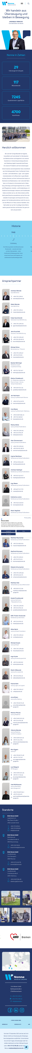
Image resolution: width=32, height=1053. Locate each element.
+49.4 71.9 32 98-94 (18, 606)
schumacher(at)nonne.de (20, 577)
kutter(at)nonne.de (18, 664)
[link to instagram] (22, 1010)
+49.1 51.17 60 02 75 (18, 575)
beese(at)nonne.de (18, 419)
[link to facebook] (10, 1010)
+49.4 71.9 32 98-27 (18, 353)
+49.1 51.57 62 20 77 (18, 475)
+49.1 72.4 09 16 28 (18, 720)
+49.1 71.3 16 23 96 (17, 740)
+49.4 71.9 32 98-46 (18, 430)
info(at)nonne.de (14, 830)
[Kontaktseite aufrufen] (26, 1047)
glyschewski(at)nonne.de (19, 326)
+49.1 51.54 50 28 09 (18, 448)
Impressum (4, 1024)
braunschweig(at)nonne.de (17, 847)
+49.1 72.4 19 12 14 (17, 355)
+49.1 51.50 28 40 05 (18, 339)
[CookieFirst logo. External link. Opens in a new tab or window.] (1, 519)
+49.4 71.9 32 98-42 (18, 324)
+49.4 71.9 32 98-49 (18, 337)
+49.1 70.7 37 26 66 (18, 775)
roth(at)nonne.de (17, 691)
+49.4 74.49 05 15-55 (18, 718)
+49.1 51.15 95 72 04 (18, 588)
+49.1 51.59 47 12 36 (18, 388)
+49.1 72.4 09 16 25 (18, 676)
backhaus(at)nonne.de (19, 464)
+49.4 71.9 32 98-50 (18, 446)
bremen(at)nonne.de (15, 864)
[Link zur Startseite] (11, 3)
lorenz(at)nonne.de (18, 505)
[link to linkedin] (16, 1010)
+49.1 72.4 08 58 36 (18, 543)
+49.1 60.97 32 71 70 (18, 489)
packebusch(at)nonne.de (19, 390)
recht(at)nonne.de (18, 637)
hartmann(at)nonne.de (19, 403)
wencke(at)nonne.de (18, 298)
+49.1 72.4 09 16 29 (18, 433)
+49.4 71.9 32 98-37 (18, 689)
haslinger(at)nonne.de (19, 477)
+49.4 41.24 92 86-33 (18, 415)
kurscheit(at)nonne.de (19, 341)
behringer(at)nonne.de (19, 372)
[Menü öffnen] (21, 3)
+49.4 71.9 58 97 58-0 (18, 792)
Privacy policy (27, 517)
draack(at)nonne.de (18, 651)
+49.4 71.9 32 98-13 (18, 557)
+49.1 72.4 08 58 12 (18, 662)
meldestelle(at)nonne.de (16, 1048)
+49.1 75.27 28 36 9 (18, 370)
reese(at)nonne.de (18, 491)
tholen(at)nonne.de (18, 623)
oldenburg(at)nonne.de (16, 881)
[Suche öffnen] (28, 3)
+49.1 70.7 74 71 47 (18, 757)
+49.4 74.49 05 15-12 (18, 738)
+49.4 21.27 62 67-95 (18, 401)
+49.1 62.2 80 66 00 (18, 462)
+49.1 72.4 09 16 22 (18, 621)
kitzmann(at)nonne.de (19, 561)
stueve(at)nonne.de (18, 357)
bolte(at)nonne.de (18, 435)
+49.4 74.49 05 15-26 (18, 773)
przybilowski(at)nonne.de (20, 610)
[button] (15, 961)
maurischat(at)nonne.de (19, 545)
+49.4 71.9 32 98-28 (18, 648)
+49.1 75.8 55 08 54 (18, 503)
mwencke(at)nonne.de (19, 312)
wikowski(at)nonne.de (19, 678)
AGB (29, 1024)
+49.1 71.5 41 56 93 (17, 794)
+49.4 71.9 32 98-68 (18, 573)
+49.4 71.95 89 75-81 (18, 703)
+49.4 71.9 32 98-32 (18, 635)
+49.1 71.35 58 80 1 (18, 417)
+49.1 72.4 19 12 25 (17, 559)
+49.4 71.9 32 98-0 (18, 296)
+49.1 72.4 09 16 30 (18, 608)
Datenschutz (17, 1024)
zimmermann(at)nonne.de (20, 450)
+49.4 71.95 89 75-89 (18, 755)
